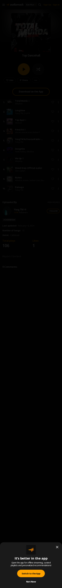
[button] (31, 294)
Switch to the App (31, 573)
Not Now (31, 581)
